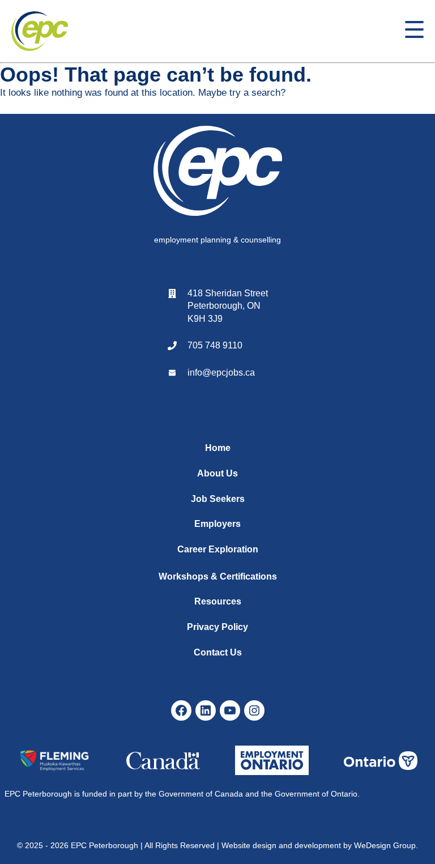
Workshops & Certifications (218, 576)
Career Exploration (217, 549)
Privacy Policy (217, 627)
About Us (217, 473)
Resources (217, 601)
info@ (199, 372)
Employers (217, 524)
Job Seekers (218, 499)
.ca (249, 372)
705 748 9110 (214, 345)
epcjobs (227, 372)
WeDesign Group (385, 845)
